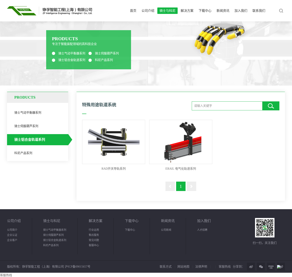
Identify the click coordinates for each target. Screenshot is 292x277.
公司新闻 (166, 229)
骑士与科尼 (167, 10)
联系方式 (166, 266)
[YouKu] (271, 267)
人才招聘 (202, 229)
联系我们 (258, 10)
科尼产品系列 (104, 60)
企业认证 (12, 235)
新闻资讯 (223, 10)
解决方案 (187, 10)
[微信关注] (261, 267)
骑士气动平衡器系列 (71, 53)
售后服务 (94, 235)
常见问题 (94, 240)
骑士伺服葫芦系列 (107, 53)
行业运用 (94, 229)
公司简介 (12, 229)
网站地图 (183, 266)
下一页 (191, 186)
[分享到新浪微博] (251, 267)
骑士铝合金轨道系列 (71, 60)
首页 (133, 10)
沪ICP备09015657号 (77, 266)
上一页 (170, 186)
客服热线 (225, 266)
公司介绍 (148, 10)
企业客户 (12, 240)
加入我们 (240, 10)
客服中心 (94, 245)
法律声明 (201, 266)
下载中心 (205, 10)
